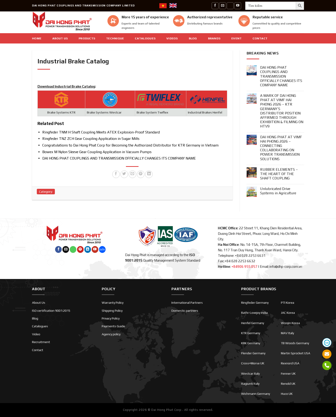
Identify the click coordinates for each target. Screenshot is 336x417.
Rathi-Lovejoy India (254, 312)
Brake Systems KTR (61, 112)
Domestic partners (184, 310)
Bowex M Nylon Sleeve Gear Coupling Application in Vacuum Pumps (97, 152)
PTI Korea (287, 302)
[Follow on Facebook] (215, 5)
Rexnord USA (290, 363)
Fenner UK (288, 373)
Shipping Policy (112, 310)
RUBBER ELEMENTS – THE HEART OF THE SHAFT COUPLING (279, 173)
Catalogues (145, 38)
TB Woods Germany (295, 343)
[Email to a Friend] (132, 174)
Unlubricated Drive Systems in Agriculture (278, 191)
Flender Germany (253, 353)
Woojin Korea (290, 323)
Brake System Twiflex (152, 112)
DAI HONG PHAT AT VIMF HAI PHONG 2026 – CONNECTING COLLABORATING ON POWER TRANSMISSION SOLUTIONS (281, 148)
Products (87, 38)
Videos (172, 38)
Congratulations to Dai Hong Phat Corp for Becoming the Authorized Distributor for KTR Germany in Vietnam (130, 145)
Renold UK (288, 383)
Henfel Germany (252, 323)
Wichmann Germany (255, 393)
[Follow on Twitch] (102, 249)
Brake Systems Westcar (104, 112)
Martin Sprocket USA (295, 353)
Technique (115, 38)
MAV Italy (287, 333)
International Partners (187, 302)
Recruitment (41, 342)
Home (36, 38)
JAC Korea (288, 312)
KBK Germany (250, 343)
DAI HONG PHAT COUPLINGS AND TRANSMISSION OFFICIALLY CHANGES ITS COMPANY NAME (119, 158)
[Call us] (230, 5)
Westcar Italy (250, 373)
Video (36, 334)
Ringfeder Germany (255, 302)
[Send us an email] (222, 5)
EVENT (236, 38)
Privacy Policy (111, 318)
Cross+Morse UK (252, 363)
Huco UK (287, 393)
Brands (214, 38)
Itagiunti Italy (250, 383)
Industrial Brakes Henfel (205, 112)
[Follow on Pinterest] (80, 249)
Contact (260, 38)
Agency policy (111, 334)
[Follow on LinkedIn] (87, 249)
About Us (60, 38)
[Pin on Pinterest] (140, 174)
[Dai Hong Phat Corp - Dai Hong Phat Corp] (66, 22)
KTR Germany (250, 333)
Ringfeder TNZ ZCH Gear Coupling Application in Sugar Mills (90, 138)
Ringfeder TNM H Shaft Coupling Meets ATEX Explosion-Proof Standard (101, 132)
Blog (193, 38)
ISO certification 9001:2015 (51, 310)
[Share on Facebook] (116, 174)
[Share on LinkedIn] (149, 174)
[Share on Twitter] (124, 174)
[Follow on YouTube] (237, 5)
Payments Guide (113, 326)
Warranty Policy (112, 302)
